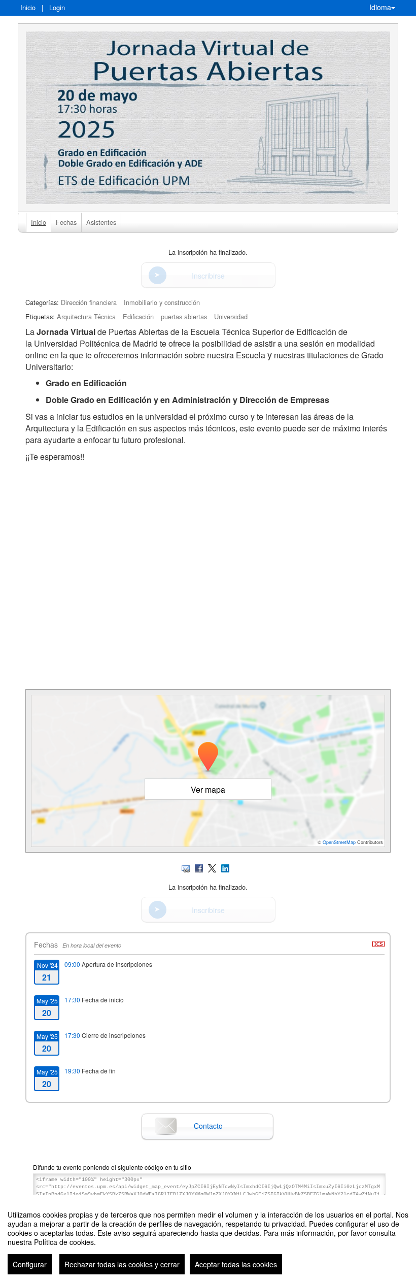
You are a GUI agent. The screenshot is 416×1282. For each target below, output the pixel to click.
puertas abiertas (184, 316)
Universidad (231, 316)
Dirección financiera (89, 302)
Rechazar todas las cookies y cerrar (122, 1264)
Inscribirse (208, 276)
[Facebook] (199, 867)
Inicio (28, 7)
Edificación (138, 316)
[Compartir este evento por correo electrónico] (186, 867)
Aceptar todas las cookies (236, 1264)
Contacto (208, 1126)
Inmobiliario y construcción (162, 302)
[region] (208, 1238)
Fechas (66, 222)
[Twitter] (212, 867)
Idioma (380, 7)
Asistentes (101, 222)
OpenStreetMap (339, 842)
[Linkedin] (225, 867)
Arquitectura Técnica (86, 316)
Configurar (30, 1264)
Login (57, 7)
